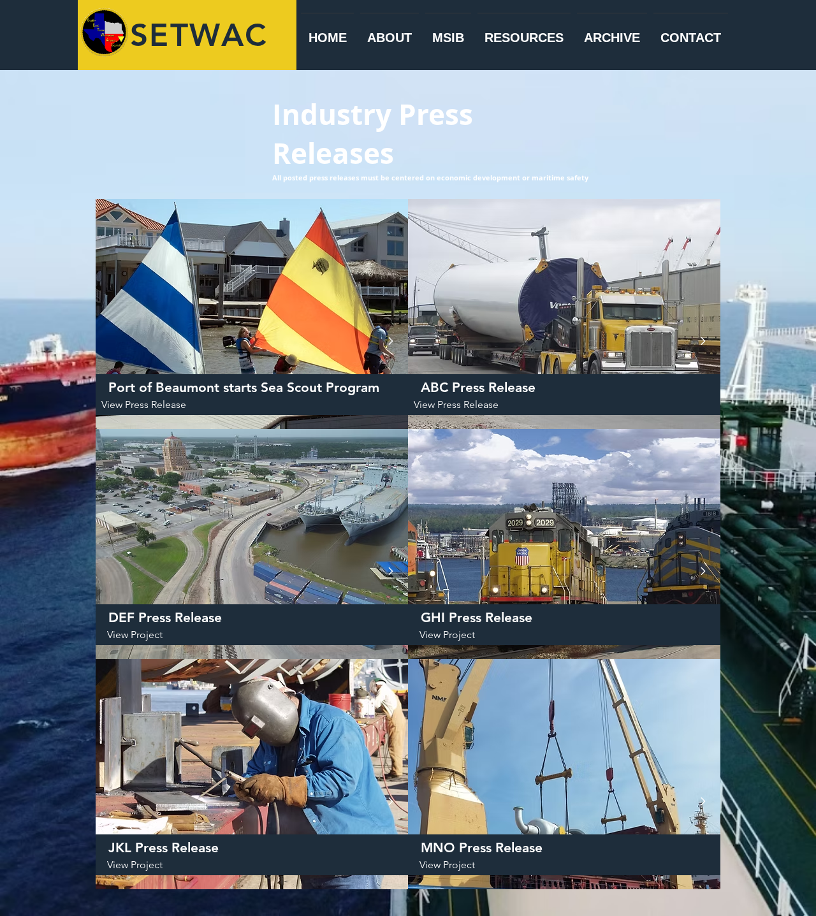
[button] (143, 635)
